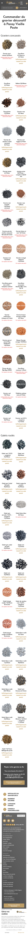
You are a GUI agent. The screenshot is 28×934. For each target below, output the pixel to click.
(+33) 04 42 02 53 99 (9, 900)
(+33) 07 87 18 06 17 (9, 898)
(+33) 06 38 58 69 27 (9, 892)
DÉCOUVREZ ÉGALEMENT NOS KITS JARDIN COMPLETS (14, 782)
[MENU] (2, 3)
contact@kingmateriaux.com (11, 893)
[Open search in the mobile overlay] (9, 7)
